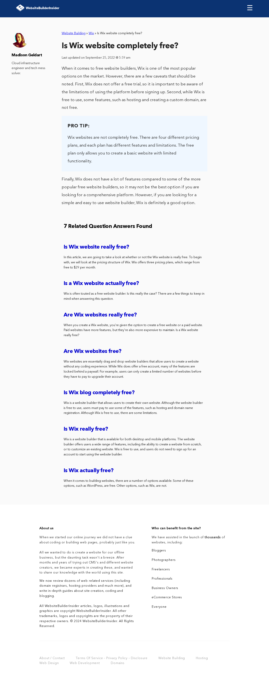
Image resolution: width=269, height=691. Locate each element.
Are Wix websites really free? (100, 315)
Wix (91, 33)
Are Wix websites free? (93, 351)
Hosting (202, 658)
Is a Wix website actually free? (101, 283)
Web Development (85, 663)
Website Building (73, 33)
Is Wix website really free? (96, 247)
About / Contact (52, 658)
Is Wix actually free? (88, 471)
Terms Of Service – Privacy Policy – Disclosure (111, 658)
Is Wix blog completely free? (99, 393)
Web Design (49, 663)
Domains (117, 663)
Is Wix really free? (86, 429)
